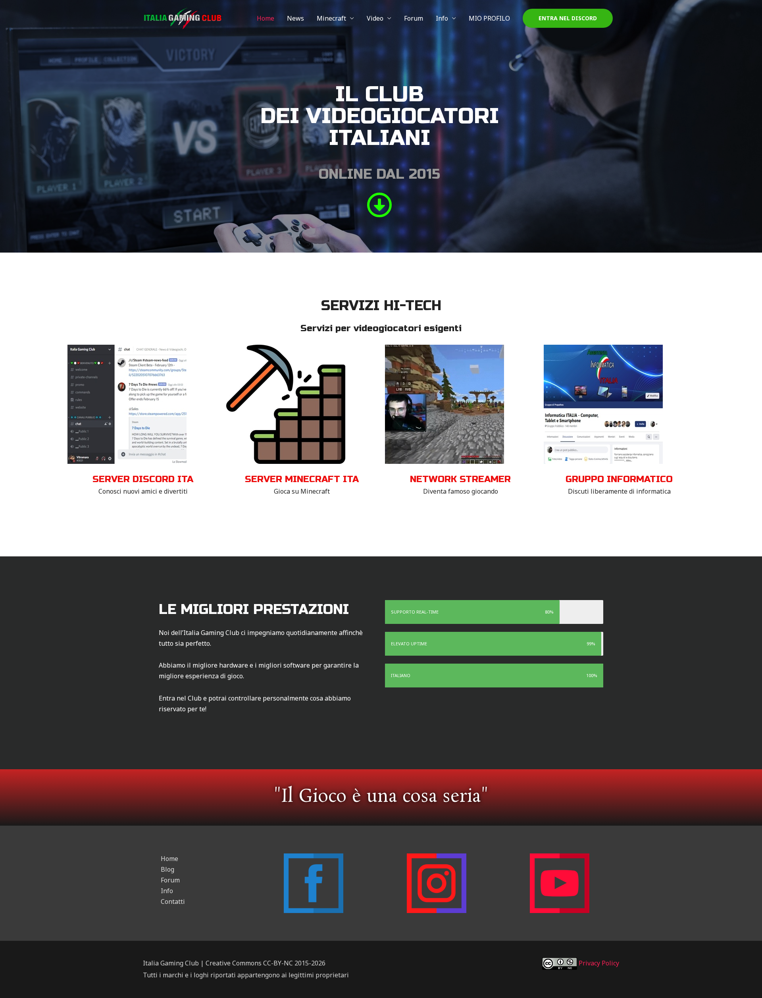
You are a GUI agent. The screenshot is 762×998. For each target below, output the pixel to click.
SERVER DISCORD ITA (142, 479)
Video (375, 18)
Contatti (173, 901)
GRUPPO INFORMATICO (619, 479)
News (295, 18)
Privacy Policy (598, 963)
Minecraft (331, 18)
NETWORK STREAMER (460, 479)
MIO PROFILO (489, 18)
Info (442, 18)
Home (265, 18)
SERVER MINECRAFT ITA (302, 479)
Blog (167, 869)
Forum (413, 18)
